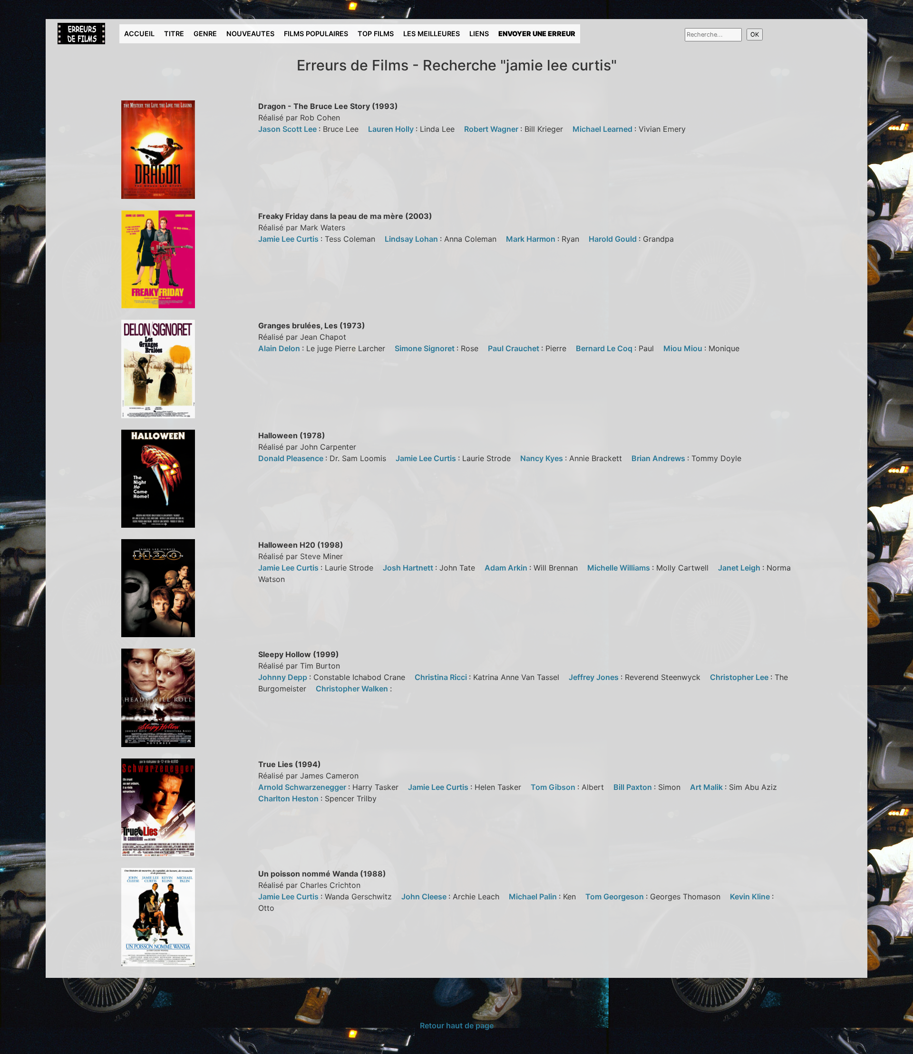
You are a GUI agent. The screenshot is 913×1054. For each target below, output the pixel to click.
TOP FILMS (376, 34)
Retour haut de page (457, 1025)
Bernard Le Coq (605, 348)
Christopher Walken (353, 688)
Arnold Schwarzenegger (303, 787)
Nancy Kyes (542, 458)
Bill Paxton (633, 787)
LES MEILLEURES (431, 34)
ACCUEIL (139, 34)
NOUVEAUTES (250, 34)
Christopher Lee (740, 677)
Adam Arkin (507, 567)
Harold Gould (614, 239)
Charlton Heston (289, 798)
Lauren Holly (392, 129)
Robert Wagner (492, 129)
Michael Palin (534, 896)
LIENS (479, 34)
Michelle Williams (619, 567)
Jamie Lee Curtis (289, 239)
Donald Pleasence (291, 458)
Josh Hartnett (409, 567)
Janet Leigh (740, 567)
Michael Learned (603, 129)
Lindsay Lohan (412, 239)
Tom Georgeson (615, 896)
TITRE (174, 34)
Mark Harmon (531, 239)
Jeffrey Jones (595, 677)
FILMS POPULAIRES (316, 34)
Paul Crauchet (514, 348)
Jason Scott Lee (288, 129)
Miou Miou (683, 348)
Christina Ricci (442, 677)
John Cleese (424, 896)
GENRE (205, 34)
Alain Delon (280, 348)
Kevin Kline (751, 896)
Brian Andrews (659, 458)
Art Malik (707, 787)
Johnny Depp (283, 677)
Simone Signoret (425, 348)
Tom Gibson (554, 787)
